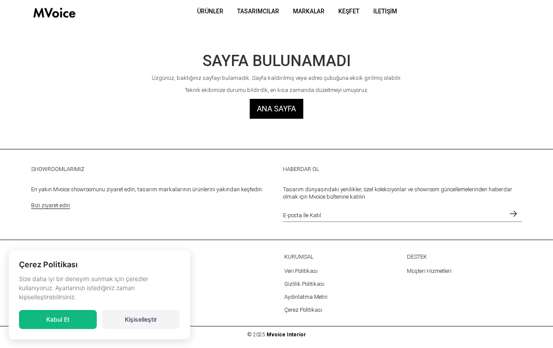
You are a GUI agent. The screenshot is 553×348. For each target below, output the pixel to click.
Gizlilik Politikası (304, 284)
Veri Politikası (301, 271)
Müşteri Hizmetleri (429, 271)
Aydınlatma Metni (305, 297)
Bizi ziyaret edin (50, 205)
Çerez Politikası (303, 310)
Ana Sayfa (276, 108)
